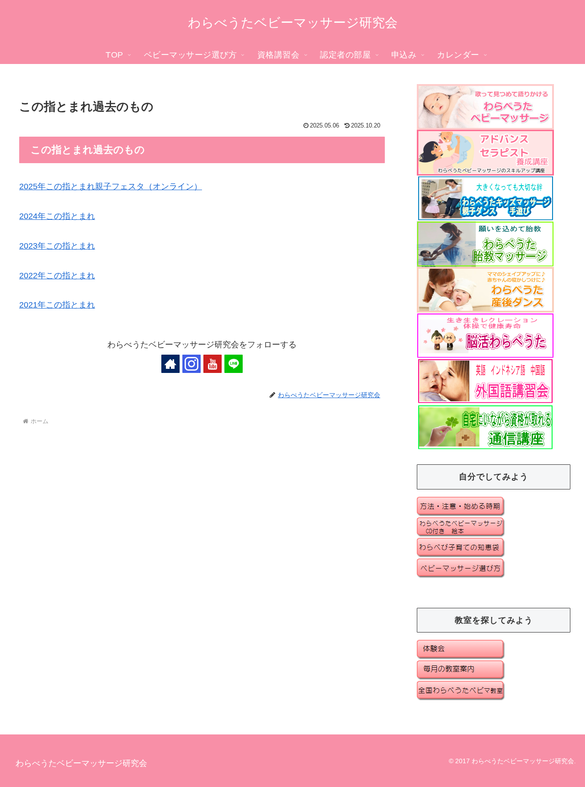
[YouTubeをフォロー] (212, 364)
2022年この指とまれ (57, 275)
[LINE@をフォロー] (233, 364)
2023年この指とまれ (57, 245)
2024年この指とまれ (57, 216)
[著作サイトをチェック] (170, 364)
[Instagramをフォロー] (191, 364)
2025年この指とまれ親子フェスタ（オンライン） (110, 186)
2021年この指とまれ (57, 304)
